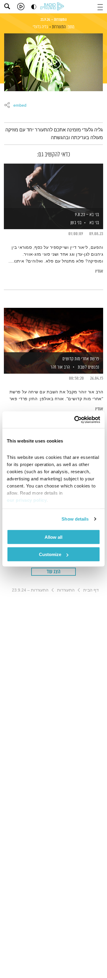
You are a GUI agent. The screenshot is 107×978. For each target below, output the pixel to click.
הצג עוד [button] (54, 572)
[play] (20, 6)
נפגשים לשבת (88, 367)
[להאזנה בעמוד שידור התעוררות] (53, 62)
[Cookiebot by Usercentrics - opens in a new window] (75, 420)
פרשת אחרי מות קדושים (80, 358)
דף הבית (91, 590)
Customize (50, 554)
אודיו (99, 271)
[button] (100, 6)
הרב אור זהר (60, 367)
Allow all (53, 536)
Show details (75, 518)
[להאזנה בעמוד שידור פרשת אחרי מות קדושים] (53, 330)
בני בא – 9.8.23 (87, 214)
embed (19, 105)
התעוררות (59, 27)
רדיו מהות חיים (53, 6)
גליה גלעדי (40, 27)
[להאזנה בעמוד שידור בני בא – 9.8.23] (53, 186)
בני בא (94, 222)
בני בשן (75, 222)
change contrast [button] (33, 6)
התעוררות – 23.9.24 (53, 19)
